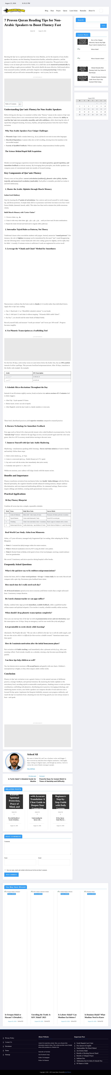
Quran (65, 11)
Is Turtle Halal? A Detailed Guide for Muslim (22, 780)
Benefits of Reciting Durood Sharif (87, 1053)
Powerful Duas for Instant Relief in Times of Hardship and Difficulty (52, 780)
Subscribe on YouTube (44, 1051)
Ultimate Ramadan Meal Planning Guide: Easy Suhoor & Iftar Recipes (97, 70)
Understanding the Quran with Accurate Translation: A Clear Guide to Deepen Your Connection (37, 819)
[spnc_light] (106, 11)
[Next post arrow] (70, 779)
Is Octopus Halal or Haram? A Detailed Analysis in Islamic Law (15, 1016)
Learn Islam (74, 11)
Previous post (32, 776)
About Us (92, 11)
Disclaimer (8, 1046)
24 (105, 112)
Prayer (58, 11)
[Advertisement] (37, 90)
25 (79, 114)
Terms (7, 1050)
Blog (46, 11)
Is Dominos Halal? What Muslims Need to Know (95, 1016)
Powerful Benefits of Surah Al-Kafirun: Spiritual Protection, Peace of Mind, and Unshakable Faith (13, 819)
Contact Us (8, 1042)
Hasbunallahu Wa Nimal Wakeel (87, 1048)
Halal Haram (11, 894)
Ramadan (83, 11)
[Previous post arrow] (5, 779)
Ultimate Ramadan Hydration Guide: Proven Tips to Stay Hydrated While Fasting (97, 79)
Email (39, 858)
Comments (7, 841)
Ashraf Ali (32, 31)
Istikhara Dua (81, 1058)
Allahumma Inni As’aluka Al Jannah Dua (89, 1061)
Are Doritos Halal (82, 1051)
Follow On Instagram (43, 1057)
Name (5, 858)
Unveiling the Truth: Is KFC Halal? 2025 (40, 1016)
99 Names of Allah (82, 1063)
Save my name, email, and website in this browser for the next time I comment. (27, 870)
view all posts (31, 769)
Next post (42, 776)
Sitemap (7, 1054)
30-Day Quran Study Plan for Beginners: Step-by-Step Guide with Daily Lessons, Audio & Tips (60, 819)
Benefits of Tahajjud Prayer (85, 1056)
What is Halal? (95, 49)
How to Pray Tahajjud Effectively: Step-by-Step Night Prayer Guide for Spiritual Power (97, 42)
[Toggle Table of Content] (19, 104)
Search (81, 20)
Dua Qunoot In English (84, 1045)
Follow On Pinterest (43, 1060)
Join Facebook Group (44, 1054)
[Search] (101, 10)
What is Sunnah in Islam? (97, 58)
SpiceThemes (68, 1072)
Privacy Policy (9, 1038)
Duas (52, 11)
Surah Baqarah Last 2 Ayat (85, 1043)
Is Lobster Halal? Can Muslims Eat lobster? (67, 1016)
